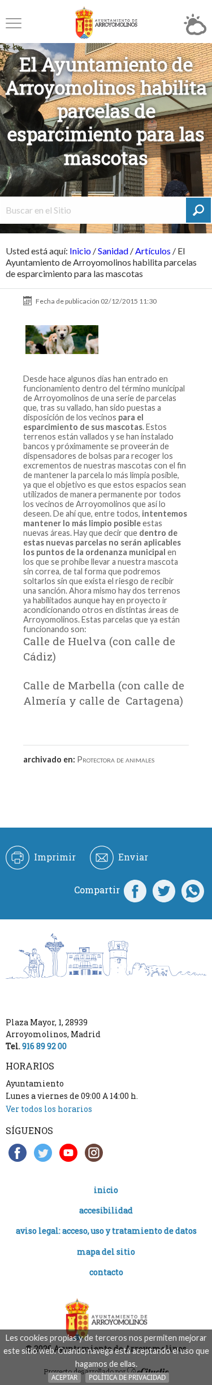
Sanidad (113, 250)
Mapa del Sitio (106, 1251)
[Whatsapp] (192, 890)
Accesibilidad (106, 1210)
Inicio (80, 250)
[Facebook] (135, 890)
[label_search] (198, 210)
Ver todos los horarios (49, 1108)
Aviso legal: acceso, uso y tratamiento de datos (106, 1230)
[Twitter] (164, 890)
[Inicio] (106, 23)
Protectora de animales (115, 759)
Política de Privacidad (127, 1377)
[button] (13, 23)
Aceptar (64, 1377)
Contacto (106, 1272)
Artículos (153, 250)
